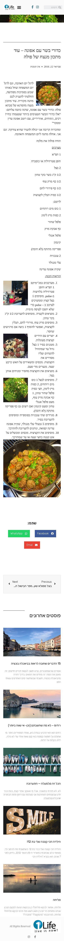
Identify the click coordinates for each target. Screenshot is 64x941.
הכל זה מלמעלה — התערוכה (43, 783)
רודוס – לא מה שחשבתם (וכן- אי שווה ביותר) (34, 725)
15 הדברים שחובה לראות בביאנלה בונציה (36, 663)
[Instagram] (29, 936)
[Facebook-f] (35, 936)
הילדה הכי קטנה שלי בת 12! (44, 842)
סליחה (57, 900)
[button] (19, 7)
